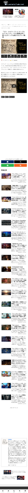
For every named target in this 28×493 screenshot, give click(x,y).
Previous (1, 13)
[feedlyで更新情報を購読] (7, 165)
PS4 (7, 97)
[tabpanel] (7, 13)
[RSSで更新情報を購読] (20, 165)
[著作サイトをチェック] (7, 161)
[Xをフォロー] (20, 161)
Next (27, 13)
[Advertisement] (14, 113)
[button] (24, 56)
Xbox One (12, 97)
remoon (10, 439)
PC (3, 97)
